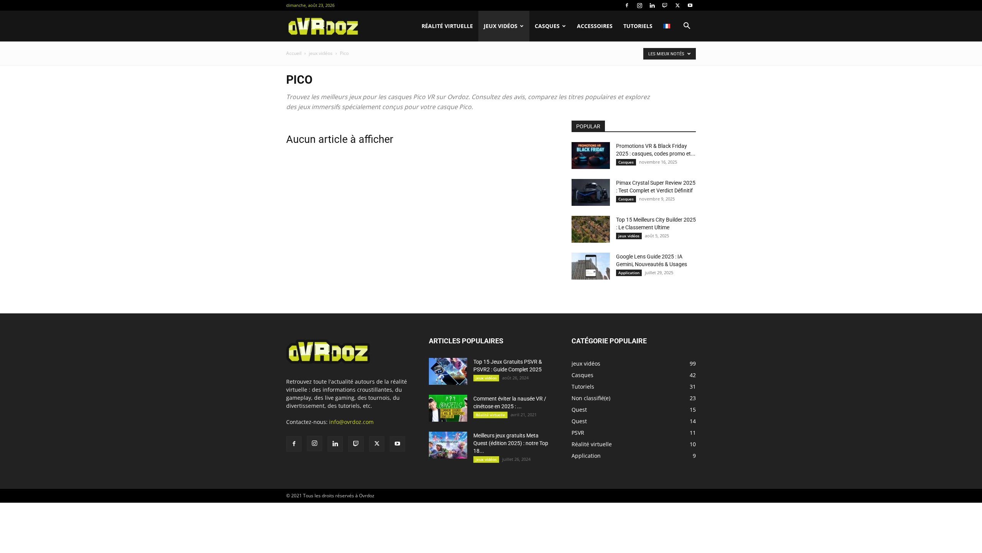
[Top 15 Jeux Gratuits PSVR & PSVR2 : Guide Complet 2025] (448, 371)
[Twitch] (665, 5)
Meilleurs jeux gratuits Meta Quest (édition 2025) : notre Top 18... (510, 443)
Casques (547, 26)
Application (628, 272)
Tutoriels (637, 26)
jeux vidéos (500, 26)
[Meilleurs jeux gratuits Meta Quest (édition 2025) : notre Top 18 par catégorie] (448, 445)
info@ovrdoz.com (351, 422)
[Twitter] (677, 5)
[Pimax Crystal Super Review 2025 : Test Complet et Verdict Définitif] (591, 192)
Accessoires (595, 26)
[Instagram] (639, 5)
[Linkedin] (652, 5)
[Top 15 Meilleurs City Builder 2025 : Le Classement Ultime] (591, 229)
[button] (686, 26)
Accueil (294, 53)
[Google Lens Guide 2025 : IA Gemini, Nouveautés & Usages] (591, 266)
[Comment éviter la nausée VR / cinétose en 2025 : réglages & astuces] (448, 408)
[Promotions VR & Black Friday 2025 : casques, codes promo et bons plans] (591, 155)
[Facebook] (627, 5)
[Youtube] (690, 5)
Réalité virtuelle (447, 26)
